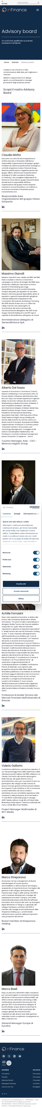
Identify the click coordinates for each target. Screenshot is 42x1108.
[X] (9, 1056)
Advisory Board (7, 1080)
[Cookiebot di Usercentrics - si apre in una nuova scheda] (29, 507)
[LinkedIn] (14, 1056)
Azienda (15, 62)
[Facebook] (4, 1056)
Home (6, 62)
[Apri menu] (37, 10)
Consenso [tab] (7, 514)
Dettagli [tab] (17, 514)
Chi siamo (6, 1074)
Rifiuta (21, 599)
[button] (2, 1093)
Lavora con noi (7, 1087)
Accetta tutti (21, 584)
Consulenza (37, 1080)
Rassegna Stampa (9, 1083)
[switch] (36, 559)
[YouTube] (20, 1056)
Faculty (4, 1077)
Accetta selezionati (21, 591)
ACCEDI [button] (4, 4)
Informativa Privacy (15, 1106)
